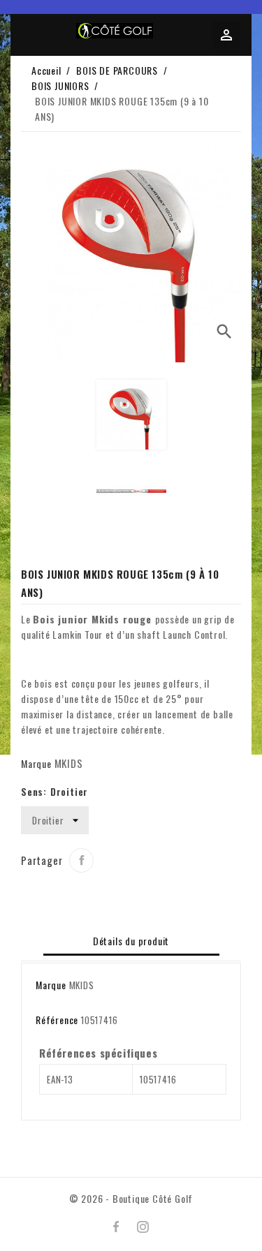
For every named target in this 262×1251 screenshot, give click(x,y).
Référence (57, 1019)
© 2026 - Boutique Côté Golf (131, 1198)
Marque (36, 763)
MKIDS (68, 763)
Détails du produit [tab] (131, 940)
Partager (81, 860)
